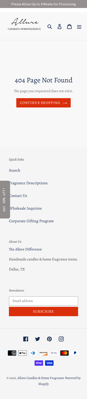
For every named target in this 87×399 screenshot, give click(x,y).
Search (14, 170)
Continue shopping (40, 102)
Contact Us (18, 195)
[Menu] (79, 26)
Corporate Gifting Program (31, 221)
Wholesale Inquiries (25, 208)
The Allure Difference (25, 249)
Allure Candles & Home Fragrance (40, 378)
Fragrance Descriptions (28, 183)
